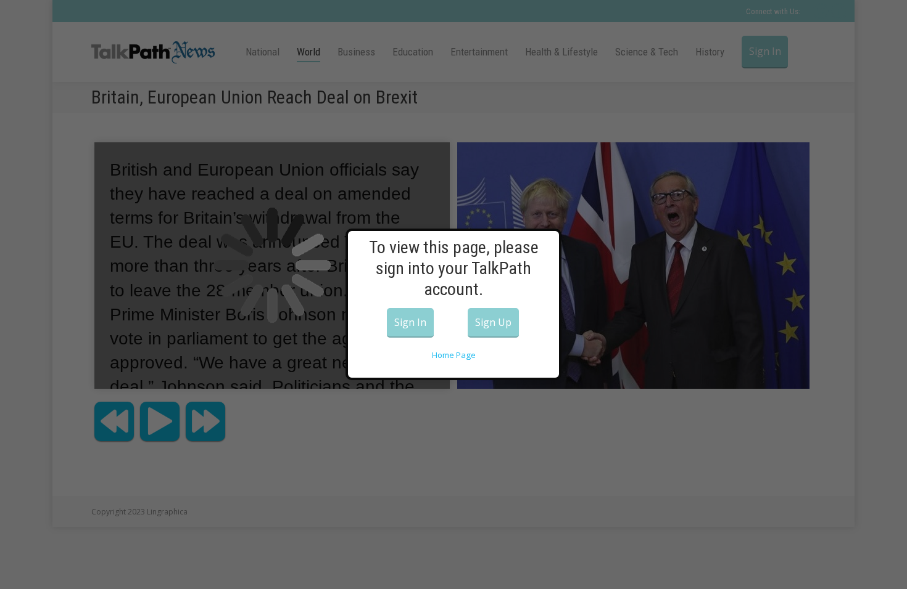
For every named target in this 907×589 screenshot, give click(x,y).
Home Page (454, 354)
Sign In (410, 322)
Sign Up (493, 322)
